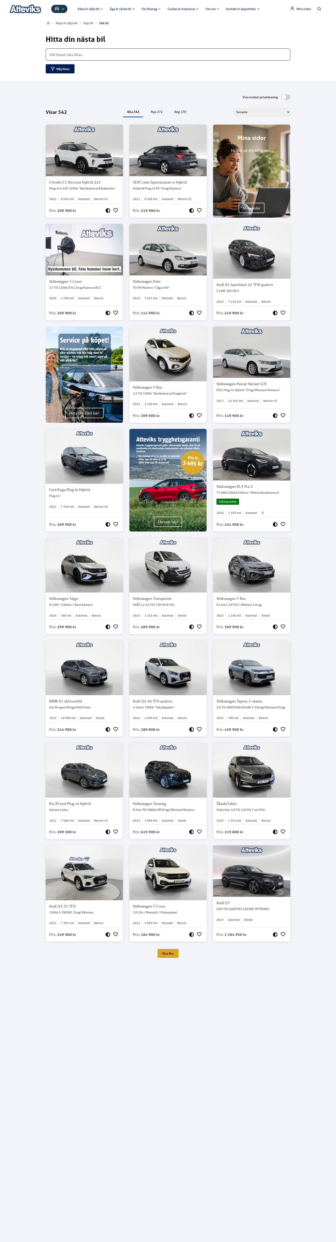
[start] (48, 23)
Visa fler (168, 953)
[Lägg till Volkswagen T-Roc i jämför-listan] (191, 415)
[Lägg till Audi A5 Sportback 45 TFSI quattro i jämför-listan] (275, 313)
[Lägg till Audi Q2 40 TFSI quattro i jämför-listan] (191, 729)
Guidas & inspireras (181, 9)
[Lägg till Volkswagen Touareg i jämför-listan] (191, 832)
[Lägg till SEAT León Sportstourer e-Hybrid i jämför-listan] (191, 210)
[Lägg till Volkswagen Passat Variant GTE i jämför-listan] (275, 415)
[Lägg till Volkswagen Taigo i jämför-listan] (108, 627)
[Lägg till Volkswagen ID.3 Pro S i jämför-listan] (275, 524)
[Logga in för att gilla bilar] (116, 210)
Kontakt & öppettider (241, 9)
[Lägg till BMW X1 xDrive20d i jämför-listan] (108, 729)
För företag (149, 9)
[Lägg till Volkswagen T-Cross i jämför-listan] (108, 313)
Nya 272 (157, 112)
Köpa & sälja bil (88, 9)
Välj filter (63, 69)
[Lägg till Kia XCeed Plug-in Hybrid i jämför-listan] (108, 832)
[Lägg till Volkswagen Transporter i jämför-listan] (191, 627)
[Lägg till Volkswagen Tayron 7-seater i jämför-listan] (275, 729)
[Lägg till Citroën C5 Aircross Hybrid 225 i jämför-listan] (108, 210)
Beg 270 (180, 112)
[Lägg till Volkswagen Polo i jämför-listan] (191, 313)
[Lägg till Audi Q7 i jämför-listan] (275, 934)
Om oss (210, 9)
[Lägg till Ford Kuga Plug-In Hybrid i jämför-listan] (108, 524)
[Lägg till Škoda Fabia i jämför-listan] (275, 832)
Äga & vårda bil (120, 9)
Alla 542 (133, 112)
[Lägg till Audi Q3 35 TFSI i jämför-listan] (108, 934)
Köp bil (88, 23)
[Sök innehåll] (319, 8)
